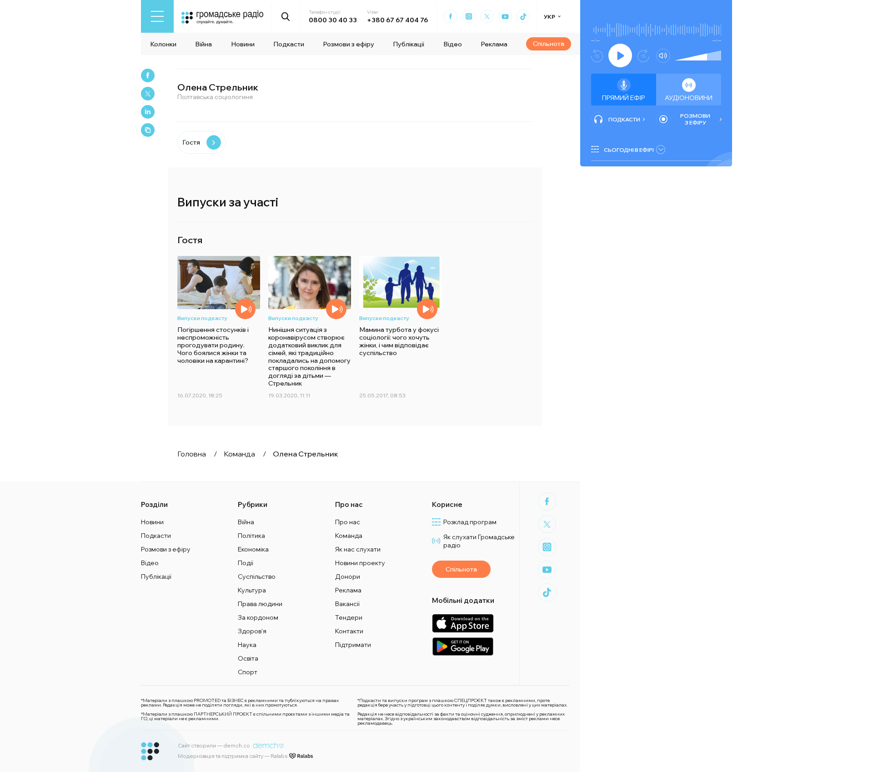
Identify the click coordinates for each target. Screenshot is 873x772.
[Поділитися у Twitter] (148, 93)
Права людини (260, 604)
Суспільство (257, 576)
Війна (203, 44)
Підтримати (353, 645)
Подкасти (288, 44)
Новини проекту (360, 563)
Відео (452, 44)
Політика (251, 535)
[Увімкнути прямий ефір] (620, 55)
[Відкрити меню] (157, 16)
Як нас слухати (358, 549)
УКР (549, 16)
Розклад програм (470, 522)
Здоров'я (252, 631)
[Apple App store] (462, 623)
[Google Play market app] (462, 646)
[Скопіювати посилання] (148, 130)
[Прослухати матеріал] (245, 309)
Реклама (494, 44)
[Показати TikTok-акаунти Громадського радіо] (523, 16)
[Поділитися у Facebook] (148, 75)
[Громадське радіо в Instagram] (469, 16)
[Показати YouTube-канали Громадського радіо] (505, 16)
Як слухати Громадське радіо (479, 541)
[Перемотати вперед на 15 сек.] (643, 55)
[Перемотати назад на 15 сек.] (597, 55)
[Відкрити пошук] (285, 16)
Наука (247, 645)
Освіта (248, 658)
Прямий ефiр (623, 98)
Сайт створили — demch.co (214, 745)
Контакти (349, 631)
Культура (252, 590)
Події (245, 563)
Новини (243, 44)
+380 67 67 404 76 (397, 20)
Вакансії (347, 604)
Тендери (348, 617)
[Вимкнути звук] (663, 56)
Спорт (247, 672)
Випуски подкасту (202, 318)
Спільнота (548, 44)
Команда (348, 535)
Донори (347, 576)
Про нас (347, 522)
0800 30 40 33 (333, 20)
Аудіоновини (688, 98)
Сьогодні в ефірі (629, 149)
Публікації (408, 44)
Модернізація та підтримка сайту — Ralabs (232, 755)
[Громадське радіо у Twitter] (487, 16)
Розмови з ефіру (348, 44)
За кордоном (258, 617)
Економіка (253, 549)
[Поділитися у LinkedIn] (148, 112)
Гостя (191, 142)
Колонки (163, 44)
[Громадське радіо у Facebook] (450, 16)
